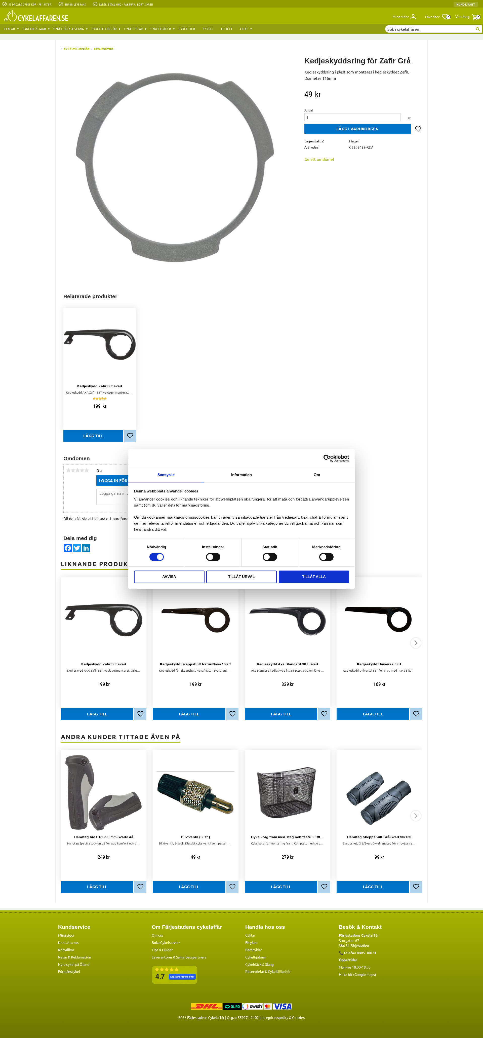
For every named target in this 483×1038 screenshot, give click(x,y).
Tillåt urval (241, 577)
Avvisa (169, 577)
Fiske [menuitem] (244, 28)
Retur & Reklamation (74, 957)
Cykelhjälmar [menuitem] (34, 28)
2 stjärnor (73, 470)
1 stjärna (68, 470)
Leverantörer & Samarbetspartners (179, 957)
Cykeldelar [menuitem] (133, 28)
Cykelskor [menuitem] (187, 28)
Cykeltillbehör (279, 971)
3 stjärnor (77, 470)
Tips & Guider (162, 949)
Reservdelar (254, 971)
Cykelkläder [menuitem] (160, 28)
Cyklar (250, 935)
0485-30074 (366, 952)
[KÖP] (357, 129)
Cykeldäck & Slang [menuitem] (68, 28)
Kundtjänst (466, 4)
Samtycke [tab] (166, 475)
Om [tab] (317, 475)
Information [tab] (241, 475)
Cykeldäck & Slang (259, 964)
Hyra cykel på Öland (73, 964)
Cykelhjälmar (255, 957)
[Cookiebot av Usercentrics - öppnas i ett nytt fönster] (327, 458)
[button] (437, 16)
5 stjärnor (86, 470)
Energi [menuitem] (208, 28)
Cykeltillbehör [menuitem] (104, 28)
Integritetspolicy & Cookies (283, 1017)
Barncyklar (253, 949)
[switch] (213, 557)
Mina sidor (66, 935)
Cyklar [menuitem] (9, 28)
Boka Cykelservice (166, 942)
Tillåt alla (314, 577)
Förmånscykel (69, 971)
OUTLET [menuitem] (226, 28)
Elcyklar (251, 942)
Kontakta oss (68, 942)
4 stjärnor (82, 470)
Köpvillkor (66, 949)
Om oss (157, 935)
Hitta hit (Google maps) (357, 974)
